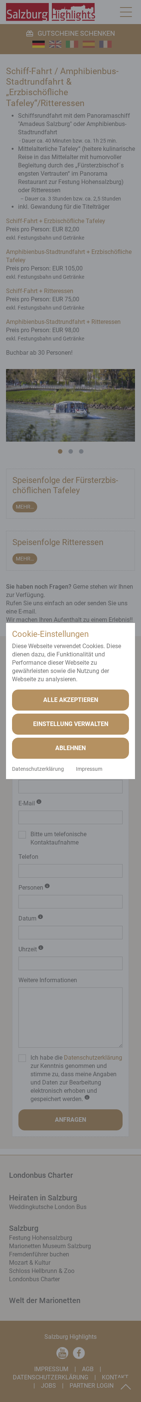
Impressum (89, 769)
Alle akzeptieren (70, 699)
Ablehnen (70, 748)
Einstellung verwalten (70, 724)
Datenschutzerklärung (38, 769)
